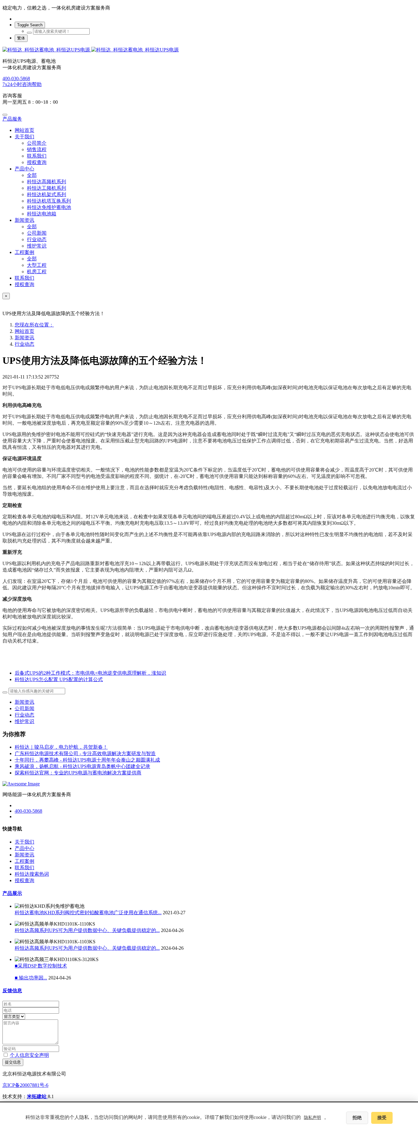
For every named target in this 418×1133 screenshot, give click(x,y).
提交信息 (13, 1062)
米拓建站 (37, 1096)
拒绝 (357, 1117)
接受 (381, 1117)
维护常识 (24, 721)
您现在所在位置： (34, 324)
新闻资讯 (24, 337)
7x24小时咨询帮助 (22, 84)
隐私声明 (312, 1117)
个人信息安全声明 (29, 1055)
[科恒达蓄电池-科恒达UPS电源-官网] (209, 50)
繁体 (21, 38)
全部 (32, 175)
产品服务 (12, 118)
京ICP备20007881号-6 (25, 1085)
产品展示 (12, 893)
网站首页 (24, 130)
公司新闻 (24, 708)
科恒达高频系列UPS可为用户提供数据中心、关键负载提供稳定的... (87, 930)
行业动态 (24, 344)
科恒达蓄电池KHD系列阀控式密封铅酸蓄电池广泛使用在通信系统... (88, 912)
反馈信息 (12, 990)
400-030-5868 (16, 78)
